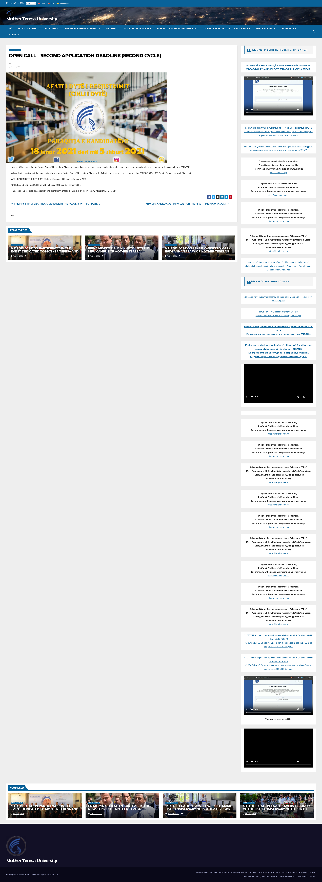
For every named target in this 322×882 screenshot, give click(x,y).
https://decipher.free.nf (278, 251)
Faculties (51, 28)
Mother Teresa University (31, 18)
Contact (14, 35)
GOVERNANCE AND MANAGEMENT (81, 28)
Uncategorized (15, 50)
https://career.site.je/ (278, 173)
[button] (314, 31)
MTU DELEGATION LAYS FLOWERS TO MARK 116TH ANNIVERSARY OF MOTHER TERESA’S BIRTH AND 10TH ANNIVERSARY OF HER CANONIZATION (198, 253)
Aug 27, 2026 (96, 814)
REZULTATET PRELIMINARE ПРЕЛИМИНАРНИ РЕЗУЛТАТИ (279, 50)
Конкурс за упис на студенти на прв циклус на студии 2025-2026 (278, 334)
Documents (287, 28)
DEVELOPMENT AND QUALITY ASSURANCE (227, 28)
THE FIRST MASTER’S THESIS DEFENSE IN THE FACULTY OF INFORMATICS (56, 203)
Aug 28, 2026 (18, 814)
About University (28, 28)
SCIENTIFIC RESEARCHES (137, 28)
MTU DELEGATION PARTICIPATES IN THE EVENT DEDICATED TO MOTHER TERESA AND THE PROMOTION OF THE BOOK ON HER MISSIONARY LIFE (44, 253)
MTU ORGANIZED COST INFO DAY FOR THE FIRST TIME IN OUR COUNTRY (188, 203)
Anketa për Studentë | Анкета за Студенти (270, 281)
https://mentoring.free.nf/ (278, 195)
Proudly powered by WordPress (18, 874)
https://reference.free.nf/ (278, 221)
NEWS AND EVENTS (265, 28)
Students (111, 28)
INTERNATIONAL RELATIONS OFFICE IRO (177, 28)
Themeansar (53, 874)
